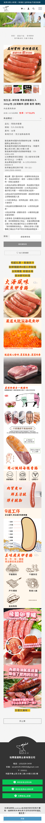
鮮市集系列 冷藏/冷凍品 (23, 38)
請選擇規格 (25, 237)
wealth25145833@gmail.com (25, 767)
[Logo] (6, 8)
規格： (7, 236)
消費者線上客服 (24, 796)
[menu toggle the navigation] (40, 8)
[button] (33, 8)
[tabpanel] (22, 17)
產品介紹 (20, 36)
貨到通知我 (22, 244)
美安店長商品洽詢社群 (24, 789)
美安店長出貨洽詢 (24, 782)
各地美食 (30, 36)
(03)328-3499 (25, 764)
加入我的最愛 (24, 253)
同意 (22, 819)
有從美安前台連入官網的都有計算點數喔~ (22, 2)
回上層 (22, 721)
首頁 (13, 36)
